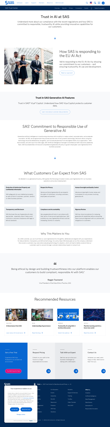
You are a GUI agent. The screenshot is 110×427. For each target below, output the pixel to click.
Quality (86, 8)
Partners (41, 3)
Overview (57, 8)
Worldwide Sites (91, 3)
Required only (26, 409)
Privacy (71, 8)
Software (19, 3)
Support (33, 3)
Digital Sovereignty (99, 8)
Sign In (103, 3)
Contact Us (95, 3)
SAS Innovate (59, 3)
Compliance (78, 8)
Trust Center (38, 420)
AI (91, 8)
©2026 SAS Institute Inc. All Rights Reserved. (54, 420)
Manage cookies (21, 414)
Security (64, 8)
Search (87, 3)
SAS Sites (99, 3)
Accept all (14, 409)
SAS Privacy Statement (28, 397)
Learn (27, 3)
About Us (50, 3)
